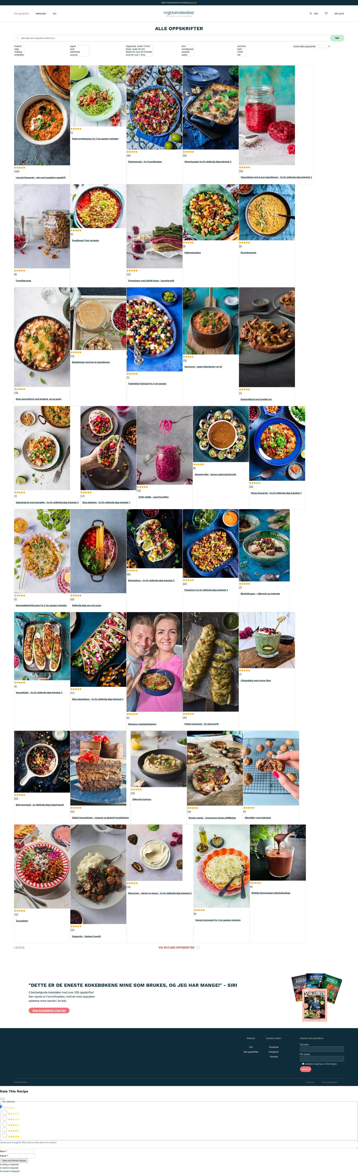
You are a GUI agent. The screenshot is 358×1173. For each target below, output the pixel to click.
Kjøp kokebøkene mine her (49, 1010)
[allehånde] (79, 52)
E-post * (4, 1156)
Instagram (274, 1052)
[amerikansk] (188, 49)
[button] (15, 168)
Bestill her (192, 3)
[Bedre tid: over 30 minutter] (139, 52)
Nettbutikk (41, 13)
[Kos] (188, 46)
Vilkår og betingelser (329, 1082)
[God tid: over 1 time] (139, 55)
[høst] (241, 49)
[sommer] (241, 46)
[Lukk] (2, 1098)
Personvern (310, 1082)
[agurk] (79, 46)
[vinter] (241, 52)
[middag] (19, 52)
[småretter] (19, 55)
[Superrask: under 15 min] (139, 46)
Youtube (274, 1056)
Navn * (3, 1151)
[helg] (19, 49)
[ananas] (79, 55)
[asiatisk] (188, 52)
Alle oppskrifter (21, 13)
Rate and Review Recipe (14, 1160)
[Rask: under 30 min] (139, 49)
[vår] (241, 55)
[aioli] (79, 49)
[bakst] (188, 55)
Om (54, 13)
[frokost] (19, 46)
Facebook (274, 1047)
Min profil (339, 13)
